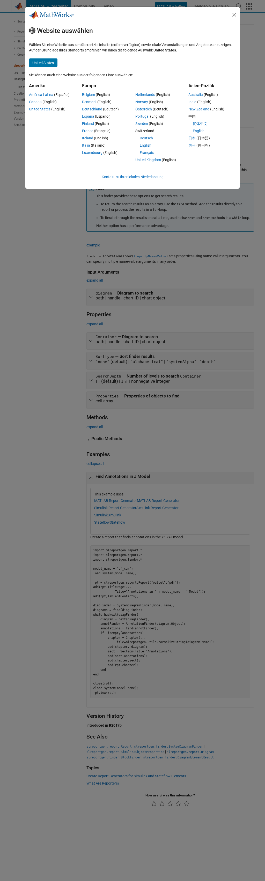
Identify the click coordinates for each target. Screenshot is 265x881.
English (145, 145)
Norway (141, 102)
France (87, 131)
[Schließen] (234, 14)
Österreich (143, 109)
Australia (195, 95)
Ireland (87, 138)
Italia (86, 145)
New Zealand (198, 109)
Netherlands (145, 95)
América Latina (41, 95)
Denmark (89, 102)
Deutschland (92, 109)
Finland (88, 124)
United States (39, 109)
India (192, 102)
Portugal (142, 116)
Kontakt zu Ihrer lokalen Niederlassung (133, 177)
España (88, 116)
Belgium (88, 95)
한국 (192, 145)
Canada (35, 102)
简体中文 (200, 124)
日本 (192, 138)
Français (147, 152)
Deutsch (146, 138)
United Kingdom (148, 160)
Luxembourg (92, 152)
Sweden (141, 124)
